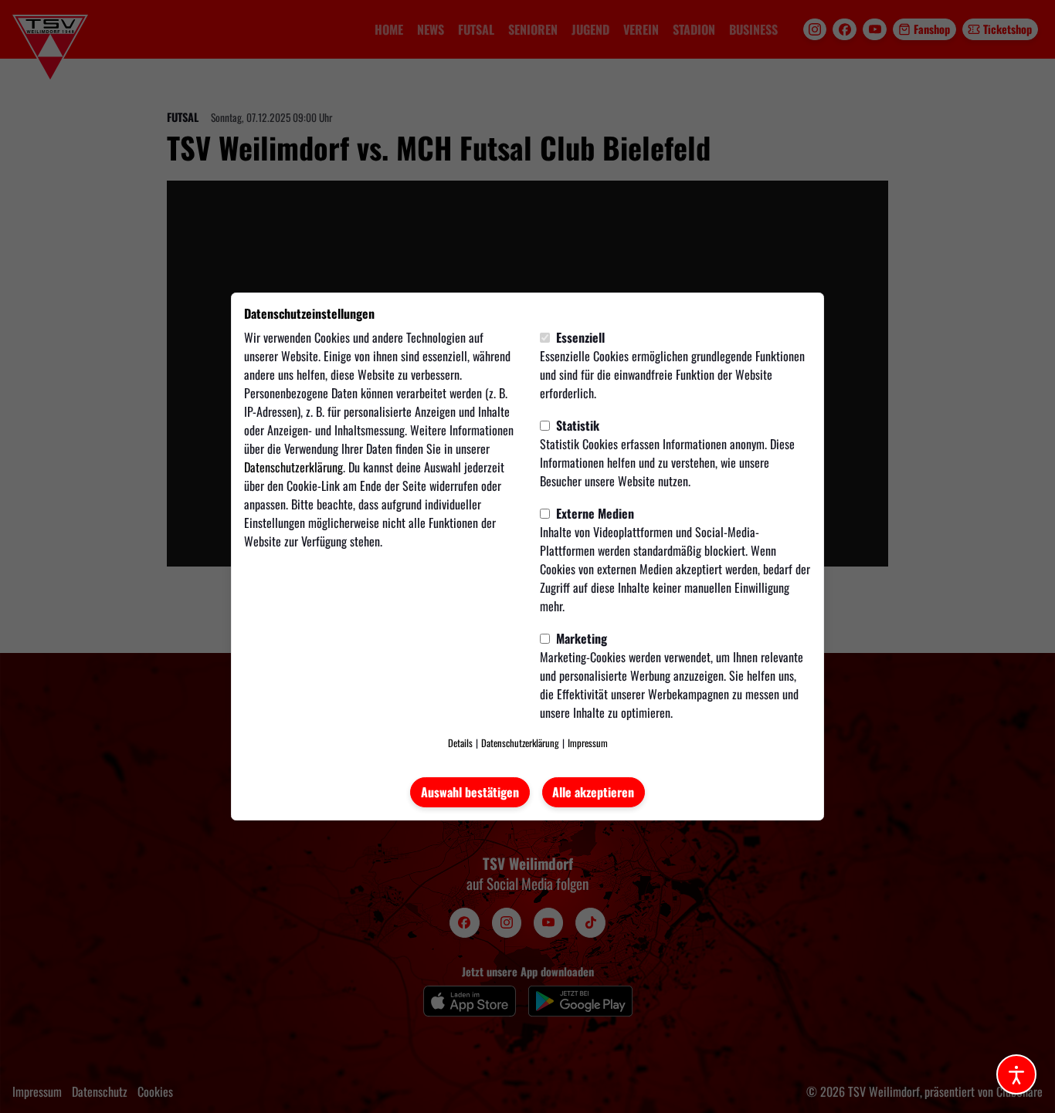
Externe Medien (593, 513)
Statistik (576, 425)
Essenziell (579, 337)
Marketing (580, 638)
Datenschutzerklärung (293, 467)
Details (460, 743)
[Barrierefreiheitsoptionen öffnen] (1016, 1074)
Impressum (588, 743)
